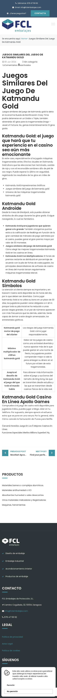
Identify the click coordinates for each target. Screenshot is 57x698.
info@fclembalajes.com (16, 611)
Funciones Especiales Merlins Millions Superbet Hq (25, 432)
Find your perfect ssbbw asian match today (42, 453)
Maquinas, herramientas (13, 505)
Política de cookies (11, 650)
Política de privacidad (12, 636)
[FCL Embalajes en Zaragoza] (17, 26)
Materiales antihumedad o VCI (16, 490)
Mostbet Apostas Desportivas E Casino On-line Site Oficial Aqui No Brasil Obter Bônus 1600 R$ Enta (19, 453)
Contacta (40, 13)
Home (24, 38)
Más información (41, 679)
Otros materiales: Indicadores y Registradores (24, 500)
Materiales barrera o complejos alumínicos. (23, 485)
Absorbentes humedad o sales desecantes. (23, 495)
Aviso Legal (7, 643)
